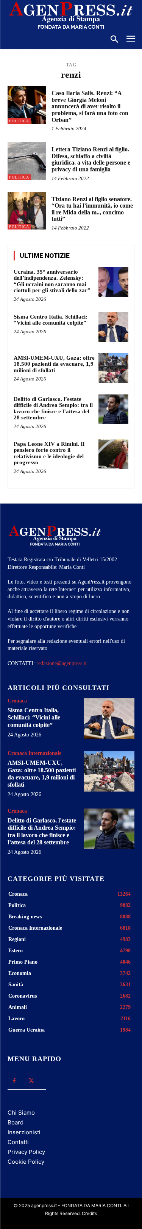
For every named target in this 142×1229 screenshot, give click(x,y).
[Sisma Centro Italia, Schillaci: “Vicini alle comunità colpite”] (113, 327)
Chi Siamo (21, 1112)
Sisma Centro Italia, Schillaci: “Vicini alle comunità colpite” (50, 320)
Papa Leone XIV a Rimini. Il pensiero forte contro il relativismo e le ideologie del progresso (49, 453)
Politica (19, 121)
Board (15, 1122)
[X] (31, 1080)
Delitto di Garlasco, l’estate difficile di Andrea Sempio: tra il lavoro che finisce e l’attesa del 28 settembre (53, 408)
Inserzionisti (24, 1132)
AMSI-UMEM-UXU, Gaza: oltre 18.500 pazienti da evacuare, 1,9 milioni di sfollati (54, 364)
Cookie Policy (26, 1161)
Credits (89, 1213)
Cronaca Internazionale (34, 753)
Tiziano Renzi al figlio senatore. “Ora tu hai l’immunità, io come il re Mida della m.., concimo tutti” (92, 209)
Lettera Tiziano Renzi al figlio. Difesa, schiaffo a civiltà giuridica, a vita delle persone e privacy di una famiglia (90, 159)
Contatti (18, 1142)
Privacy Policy (26, 1151)
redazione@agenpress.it (61, 663)
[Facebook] (14, 1080)
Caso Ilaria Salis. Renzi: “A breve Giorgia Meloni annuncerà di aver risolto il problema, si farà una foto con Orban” (89, 106)
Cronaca (17, 701)
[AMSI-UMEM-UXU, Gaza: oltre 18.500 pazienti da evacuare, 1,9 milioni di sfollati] (113, 368)
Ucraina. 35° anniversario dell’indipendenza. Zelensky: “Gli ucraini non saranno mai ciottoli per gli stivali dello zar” (52, 281)
